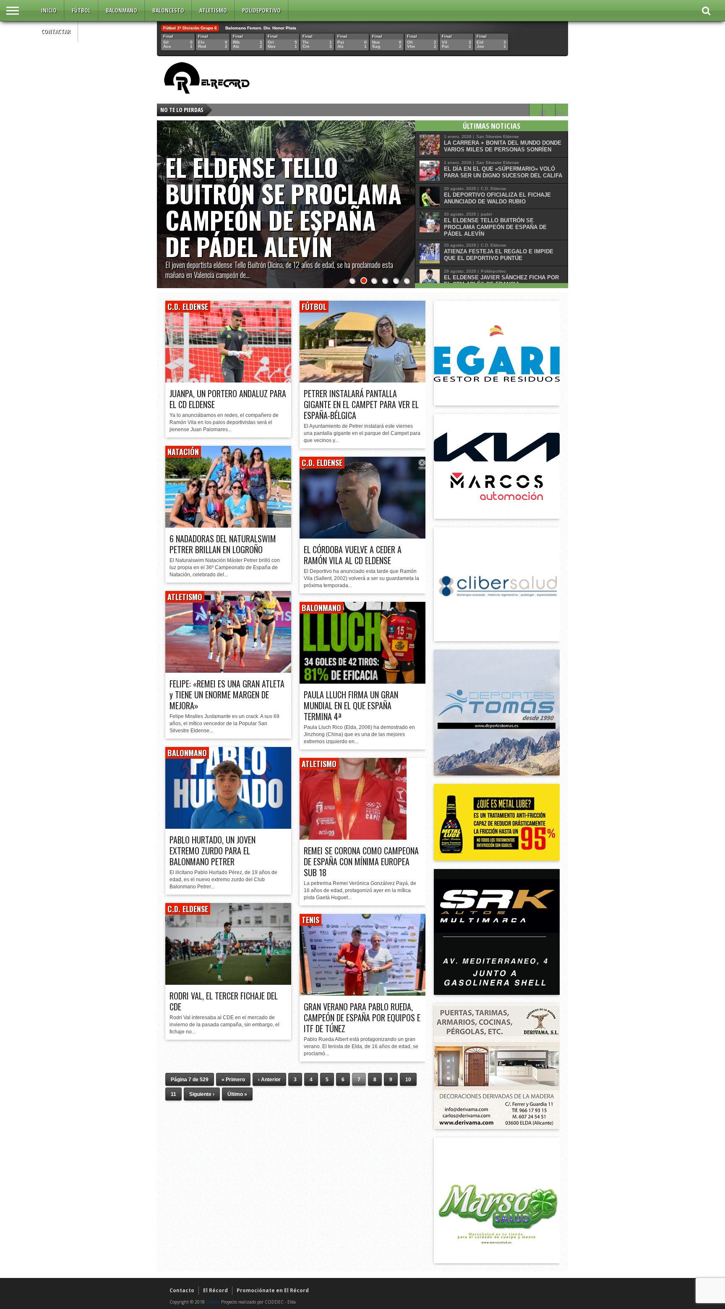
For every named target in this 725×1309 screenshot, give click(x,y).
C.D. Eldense (187, 306)
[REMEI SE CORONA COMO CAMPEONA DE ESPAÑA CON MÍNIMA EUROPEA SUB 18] (353, 837)
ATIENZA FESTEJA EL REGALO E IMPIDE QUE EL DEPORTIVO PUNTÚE (498, 254)
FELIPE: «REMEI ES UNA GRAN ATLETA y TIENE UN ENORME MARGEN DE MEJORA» (227, 694)
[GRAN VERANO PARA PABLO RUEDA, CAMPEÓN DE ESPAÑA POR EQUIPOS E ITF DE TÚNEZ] (362, 993)
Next (406, 196)
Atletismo (213, 10)
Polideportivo (261, 10)
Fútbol (81, 10)
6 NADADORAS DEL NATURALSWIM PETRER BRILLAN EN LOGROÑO (223, 544)
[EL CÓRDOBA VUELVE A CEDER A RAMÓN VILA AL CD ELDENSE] (362, 536)
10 (408, 1080)
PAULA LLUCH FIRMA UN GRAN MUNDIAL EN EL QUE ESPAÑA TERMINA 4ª (351, 705)
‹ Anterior (269, 1080)
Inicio (49, 10)
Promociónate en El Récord (273, 1290)
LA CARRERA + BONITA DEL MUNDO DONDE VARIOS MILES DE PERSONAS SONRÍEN (502, 146)
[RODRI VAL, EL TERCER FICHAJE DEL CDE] (228, 982)
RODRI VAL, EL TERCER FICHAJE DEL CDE (224, 1001)
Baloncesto (168, 10)
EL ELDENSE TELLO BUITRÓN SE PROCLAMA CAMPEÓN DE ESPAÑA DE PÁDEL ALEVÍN (283, 206)
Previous (165, 196)
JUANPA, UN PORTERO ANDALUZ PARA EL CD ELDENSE (228, 399)
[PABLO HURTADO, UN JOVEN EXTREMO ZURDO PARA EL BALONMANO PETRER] (228, 826)
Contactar (55, 31)
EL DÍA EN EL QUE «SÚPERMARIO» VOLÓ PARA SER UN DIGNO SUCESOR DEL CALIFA (503, 172)
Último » (237, 1094)
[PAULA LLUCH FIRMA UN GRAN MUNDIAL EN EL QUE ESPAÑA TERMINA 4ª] (362, 681)
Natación (183, 451)
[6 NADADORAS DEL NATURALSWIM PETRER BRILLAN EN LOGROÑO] (228, 525)
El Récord (215, 1290)
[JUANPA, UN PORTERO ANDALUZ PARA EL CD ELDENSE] (228, 380)
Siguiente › (201, 1094)
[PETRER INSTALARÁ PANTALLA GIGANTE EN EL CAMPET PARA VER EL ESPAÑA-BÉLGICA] (362, 380)
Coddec (213, 1302)
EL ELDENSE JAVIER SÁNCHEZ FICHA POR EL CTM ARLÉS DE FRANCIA (501, 280)
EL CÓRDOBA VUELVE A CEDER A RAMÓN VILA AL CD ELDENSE (353, 555)
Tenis (310, 919)
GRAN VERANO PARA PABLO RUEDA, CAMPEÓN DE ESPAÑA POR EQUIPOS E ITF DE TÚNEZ (362, 1017)
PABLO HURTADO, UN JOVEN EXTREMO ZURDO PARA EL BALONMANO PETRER (213, 850)
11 (173, 1094)
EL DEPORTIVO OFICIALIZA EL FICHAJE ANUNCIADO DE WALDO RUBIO (497, 198)
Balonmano (121, 10)
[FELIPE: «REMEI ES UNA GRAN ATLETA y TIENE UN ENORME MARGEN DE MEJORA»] (228, 670)
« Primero (233, 1080)
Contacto (182, 1290)
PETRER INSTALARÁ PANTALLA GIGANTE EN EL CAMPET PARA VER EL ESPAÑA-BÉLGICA (361, 404)
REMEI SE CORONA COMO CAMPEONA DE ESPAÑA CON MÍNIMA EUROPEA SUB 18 (361, 861)
